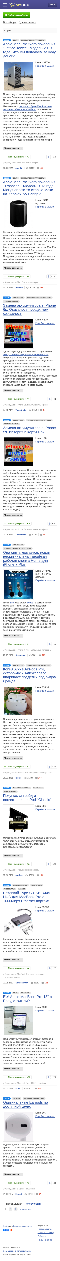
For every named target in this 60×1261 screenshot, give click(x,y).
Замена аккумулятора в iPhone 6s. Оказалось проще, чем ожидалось (29, 309)
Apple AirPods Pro (19, 772)
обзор (30, 602)
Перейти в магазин (45, 66)
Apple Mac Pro (18, 163)
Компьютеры (32, 163)
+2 (28, 766)
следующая (35, 1203)
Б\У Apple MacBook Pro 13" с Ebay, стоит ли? (27, 999)
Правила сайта (44, 1229)
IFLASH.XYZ (37, 788)
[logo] (18, 5)
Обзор (6, 40)
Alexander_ (21, 655)
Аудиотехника (10, 791)
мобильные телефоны (37, 405)
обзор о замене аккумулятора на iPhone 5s (25, 354)
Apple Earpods (17, 1189)
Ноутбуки (25, 993)
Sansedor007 (22, 983)
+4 (28, 399)
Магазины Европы (21, 788)
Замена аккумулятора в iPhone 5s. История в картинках (29, 430)
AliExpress (18, 297)
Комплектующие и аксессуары (17, 548)
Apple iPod (16, 870)
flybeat (18, 1194)
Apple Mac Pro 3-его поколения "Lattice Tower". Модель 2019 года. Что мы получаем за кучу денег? (29, 50)
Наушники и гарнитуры (34, 1098)
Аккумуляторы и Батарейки (39, 297)
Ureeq (18, 1088)
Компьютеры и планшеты (32, 40)
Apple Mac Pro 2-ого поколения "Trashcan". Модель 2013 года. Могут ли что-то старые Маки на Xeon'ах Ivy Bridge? (29, 188)
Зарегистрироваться (22, 1226)
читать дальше (12, 148)
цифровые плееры (30, 870)
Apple (7, 163)
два (12, 602)
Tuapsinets (21, 410)
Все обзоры (9, 22)
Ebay (15, 40)
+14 (28, 523)
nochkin (19, 168)
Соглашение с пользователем (17, 1251)
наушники (30, 1189)
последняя (25, 1209)
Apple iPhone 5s (18, 529)
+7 (28, 157)
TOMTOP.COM (36, 885)
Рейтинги (42, 1236)
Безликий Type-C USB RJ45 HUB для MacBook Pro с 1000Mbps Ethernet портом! (26, 897)
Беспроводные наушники (38, 665)
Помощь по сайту (46, 1232)
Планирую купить (16, 157)
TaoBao (16, 1098)
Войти (52, 5)
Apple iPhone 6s (18, 405)
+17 (28, 864)
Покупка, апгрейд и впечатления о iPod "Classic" (27, 798)
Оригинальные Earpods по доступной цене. (25, 1104)
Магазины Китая (20, 885)
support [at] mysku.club (19, 1254)
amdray (19, 875)
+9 (28, 276)
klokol (18, 778)
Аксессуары (9, 889)
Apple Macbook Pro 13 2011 (23, 1083)
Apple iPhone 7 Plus (20, 650)
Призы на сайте (45, 1240)
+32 (28, 1077)
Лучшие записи (27, 22)
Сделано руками (11, 301)
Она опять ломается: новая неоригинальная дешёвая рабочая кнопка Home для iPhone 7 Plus (26, 558)
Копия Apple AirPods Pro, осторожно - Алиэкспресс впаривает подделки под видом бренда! (29, 675)
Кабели (21, 889)
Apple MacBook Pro (20, 974)
